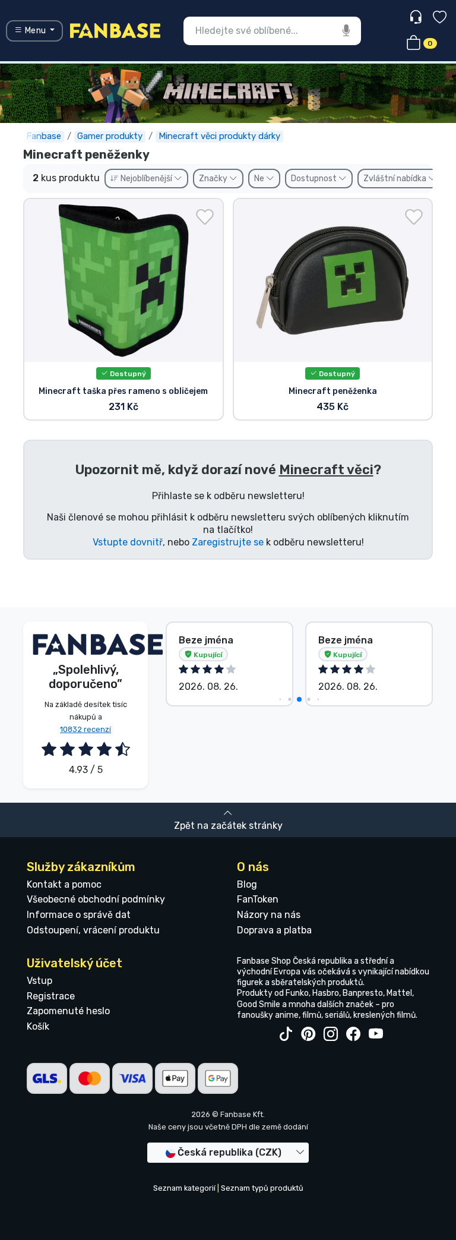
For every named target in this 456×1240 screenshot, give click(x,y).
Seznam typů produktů (262, 1188)
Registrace (51, 996)
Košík (38, 1026)
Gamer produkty (109, 136)
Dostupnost (314, 178)
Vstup (39, 980)
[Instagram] (331, 1034)
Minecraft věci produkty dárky (219, 136)
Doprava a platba (274, 930)
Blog (247, 884)
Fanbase (43, 136)
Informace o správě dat (79, 914)
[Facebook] (353, 1034)
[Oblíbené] (439, 18)
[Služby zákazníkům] (417, 17)
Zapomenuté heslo (68, 1011)
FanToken (257, 899)
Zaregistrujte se (228, 542)
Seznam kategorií (184, 1188)
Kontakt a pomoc (64, 884)
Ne (260, 178)
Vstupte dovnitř (128, 542)
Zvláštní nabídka (395, 178)
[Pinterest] (308, 1034)
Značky (214, 178)
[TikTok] (285, 1034)
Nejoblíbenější (146, 178)
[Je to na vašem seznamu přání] (205, 217)
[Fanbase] (115, 30)
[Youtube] (376, 1034)
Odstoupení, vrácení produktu (93, 930)
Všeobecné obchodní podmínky (96, 899)
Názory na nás (268, 914)
